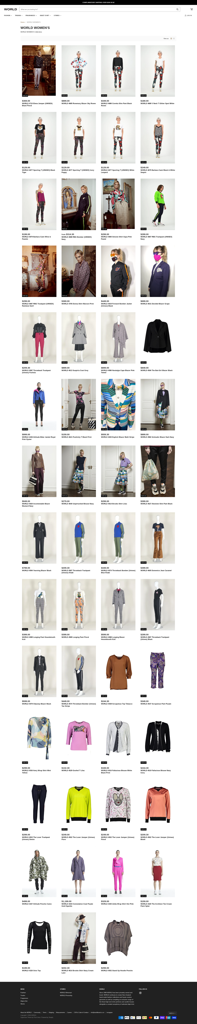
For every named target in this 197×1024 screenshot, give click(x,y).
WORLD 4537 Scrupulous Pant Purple (156, 704)
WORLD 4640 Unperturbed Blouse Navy (78, 504)
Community (37, 1012)
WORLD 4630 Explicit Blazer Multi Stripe (117, 437)
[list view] (174, 38)
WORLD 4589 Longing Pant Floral (75, 637)
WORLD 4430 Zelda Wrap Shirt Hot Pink (117, 904)
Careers (69, 1012)
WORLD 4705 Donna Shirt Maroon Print (78, 304)
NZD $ (171, 1013)
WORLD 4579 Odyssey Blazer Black (36, 704)
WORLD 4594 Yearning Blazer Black (36, 570)
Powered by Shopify (47, 1017)
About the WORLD (26, 1012)
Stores (57, 15)
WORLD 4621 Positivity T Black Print (77, 437)
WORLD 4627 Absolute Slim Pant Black (156, 504)
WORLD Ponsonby (66, 995)
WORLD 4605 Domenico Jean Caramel (156, 570)
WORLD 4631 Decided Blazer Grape (155, 304)
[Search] (177, 9)
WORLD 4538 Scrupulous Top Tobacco (116, 704)
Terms (44, 1012)
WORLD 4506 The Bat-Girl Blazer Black (156, 370)
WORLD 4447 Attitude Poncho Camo (37, 904)
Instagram (110, 1012)
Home (23, 22)
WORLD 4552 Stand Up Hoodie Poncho (117, 970)
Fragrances (31, 15)
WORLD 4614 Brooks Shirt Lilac (114, 504)
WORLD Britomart (66, 992)
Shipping (51, 1012)
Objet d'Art (45, 15)
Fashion (7, 15)
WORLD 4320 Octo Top (31, 970)
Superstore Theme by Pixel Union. (31, 1017)
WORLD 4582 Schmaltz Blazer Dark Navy (157, 437)
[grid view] (171, 38)
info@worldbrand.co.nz (97, 1012)
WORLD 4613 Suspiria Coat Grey (75, 370)
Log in (189, 15)
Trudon (18, 15)
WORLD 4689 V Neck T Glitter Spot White (157, 103)
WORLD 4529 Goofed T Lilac (73, 770)
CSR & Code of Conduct (81, 1012)
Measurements (60, 1012)
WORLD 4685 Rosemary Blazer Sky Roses (79, 103)
